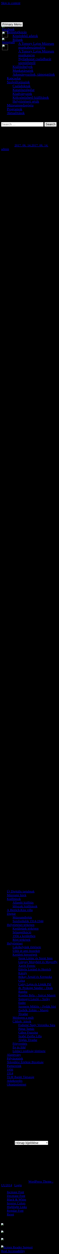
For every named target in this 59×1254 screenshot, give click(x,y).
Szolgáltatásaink (18, 82)
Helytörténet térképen (20, 925)
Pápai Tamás (26, 1028)
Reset (10, 1214)
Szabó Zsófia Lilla (30, 1036)
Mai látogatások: (18, 1159)
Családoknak (22, 86)
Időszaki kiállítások (25, 906)
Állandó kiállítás (23, 902)
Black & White (16, 1199)
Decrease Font (16, 1195)
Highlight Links (17, 1207)
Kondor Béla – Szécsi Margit (37, 995)
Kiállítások (14, 899)
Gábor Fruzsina (28, 1032)
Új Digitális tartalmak (21, 891)
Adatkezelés (14, 1080)
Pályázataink (15, 1058)
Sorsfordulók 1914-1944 (28, 921)
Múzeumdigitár (22, 917)
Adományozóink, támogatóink (34, 74)
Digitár (11, 913)
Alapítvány (14, 1054)
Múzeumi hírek (16, 895)
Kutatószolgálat (24, 90)
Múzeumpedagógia (20, 105)
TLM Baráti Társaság (20, 1077)
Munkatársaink (23, 70)
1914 (10, 1073)
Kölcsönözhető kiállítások (31, 97)
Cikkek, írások (22, 1021)
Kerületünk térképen (26, 928)
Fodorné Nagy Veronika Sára (36, 1025)
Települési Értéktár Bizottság (25, 1062)
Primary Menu (12, 24)
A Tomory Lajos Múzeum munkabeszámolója (36, 45)
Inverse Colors (16, 1203)
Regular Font (15, 1210)
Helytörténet (15, 943)
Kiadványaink (22, 94)
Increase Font (15, 1192)
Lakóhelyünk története (27, 947)
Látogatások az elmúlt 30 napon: (28, 1163)
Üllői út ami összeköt (26, 950)
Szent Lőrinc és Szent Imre (35, 958)
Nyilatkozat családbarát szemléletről (34, 61)
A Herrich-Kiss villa (20, 910)
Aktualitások (16, 113)
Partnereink (14, 1066)
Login (18, 1185)
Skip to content (10, 3)
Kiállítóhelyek (23, 67)
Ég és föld (19, 1047)
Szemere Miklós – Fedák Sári (37, 1006)
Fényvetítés (20, 1043)
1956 (10, 1069)
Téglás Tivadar (27, 1040)
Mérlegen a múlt (23, 1017)
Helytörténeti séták (26, 101)
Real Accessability (13, 1251)
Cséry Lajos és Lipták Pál (34, 984)
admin (5, 149)
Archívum (7, 1143)
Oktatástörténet (16, 1084)
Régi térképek (21, 939)
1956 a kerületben (24, 936)
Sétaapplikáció (22, 932)
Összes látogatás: (18, 1174)
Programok (14, 109)
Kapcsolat (14, 78)
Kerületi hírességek (25, 954)
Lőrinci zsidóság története (29, 1051)
